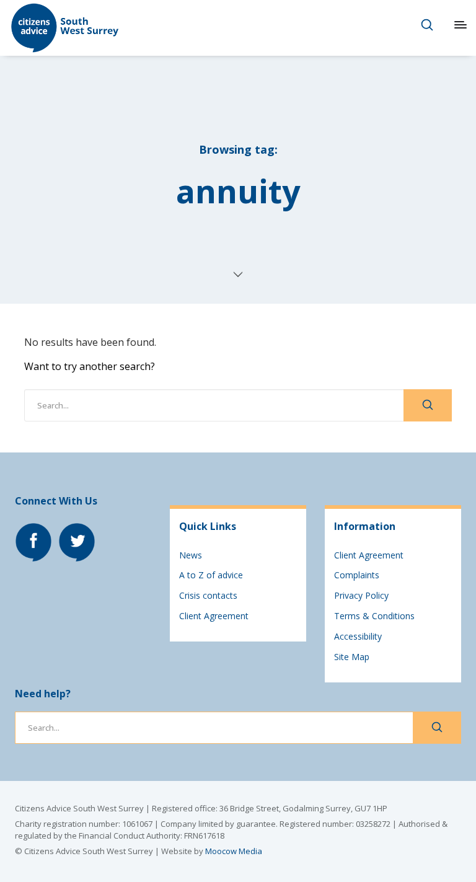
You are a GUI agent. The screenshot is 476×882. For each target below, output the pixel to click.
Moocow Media (233, 851)
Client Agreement (214, 616)
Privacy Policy (361, 595)
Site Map (351, 657)
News (190, 555)
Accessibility (358, 636)
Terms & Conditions (374, 616)
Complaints (356, 575)
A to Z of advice (211, 575)
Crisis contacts (208, 595)
